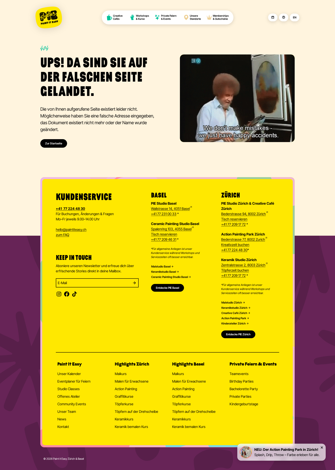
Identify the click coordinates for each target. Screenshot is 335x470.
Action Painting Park (233, 318)
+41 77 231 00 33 (163, 214)
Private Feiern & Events (168, 17)
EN (294, 17)
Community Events (71, 404)
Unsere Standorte (195, 17)
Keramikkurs (124, 419)
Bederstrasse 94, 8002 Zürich (243, 214)
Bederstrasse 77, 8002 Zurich (243, 239)
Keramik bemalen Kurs (131, 427)
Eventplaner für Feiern (74, 381)
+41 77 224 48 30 (234, 250)
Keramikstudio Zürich (234, 307)
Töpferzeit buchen (235, 270)
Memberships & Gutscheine (221, 17)
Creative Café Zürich (234, 313)
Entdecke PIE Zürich (238, 334)
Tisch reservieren (164, 234)
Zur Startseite (53, 143)
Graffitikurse (124, 396)
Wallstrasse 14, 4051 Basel (170, 209)
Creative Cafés (118, 17)
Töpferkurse (124, 404)
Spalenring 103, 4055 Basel (171, 229)
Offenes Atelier (68, 396)
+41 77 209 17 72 (233, 224)
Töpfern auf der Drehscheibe (136, 412)
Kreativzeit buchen (235, 245)
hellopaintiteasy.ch (71, 230)
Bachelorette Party (244, 389)
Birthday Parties (242, 381)
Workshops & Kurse (142, 17)
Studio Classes (68, 389)
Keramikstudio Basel (163, 271)
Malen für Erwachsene (132, 381)
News (61, 419)
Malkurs (121, 374)
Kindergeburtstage (244, 404)
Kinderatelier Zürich (233, 323)
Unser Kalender (69, 374)
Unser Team (66, 412)
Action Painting (126, 389)
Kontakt (63, 427)
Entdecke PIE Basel (167, 287)
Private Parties (240, 396)
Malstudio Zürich (231, 302)
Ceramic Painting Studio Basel (169, 277)
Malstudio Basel (161, 266)
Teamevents (239, 374)
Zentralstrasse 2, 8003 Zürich (243, 265)
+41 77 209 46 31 (163, 239)
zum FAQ (62, 235)
